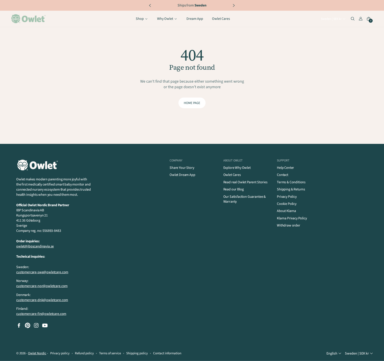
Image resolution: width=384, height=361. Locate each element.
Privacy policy (60, 353)
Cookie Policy (286, 203)
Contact (282, 174)
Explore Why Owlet (237, 167)
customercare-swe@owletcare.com (42, 272)
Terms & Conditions (291, 182)
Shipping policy (137, 353)
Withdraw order (288, 225)
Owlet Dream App (182, 174)
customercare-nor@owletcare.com (42, 285)
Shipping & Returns (291, 189)
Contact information (167, 353)
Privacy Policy (287, 196)
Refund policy (84, 353)
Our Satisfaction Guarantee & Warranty (244, 199)
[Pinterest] (27, 325)
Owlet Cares (232, 174)
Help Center (285, 167)
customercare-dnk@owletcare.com (42, 300)
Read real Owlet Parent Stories (245, 182)
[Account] (361, 19)
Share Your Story (182, 167)
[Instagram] (36, 325)
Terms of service (110, 353)
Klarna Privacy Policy (292, 218)
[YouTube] (45, 325)
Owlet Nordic (37, 353)
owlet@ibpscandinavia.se (35, 246)
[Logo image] (29, 18)
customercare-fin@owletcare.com (41, 313)
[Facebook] (19, 325)
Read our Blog (233, 189)
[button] (333, 19)
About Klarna (286, 210)
